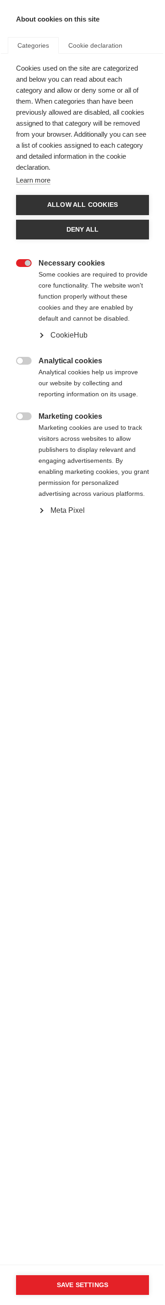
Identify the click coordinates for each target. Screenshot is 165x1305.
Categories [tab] (33, 45)
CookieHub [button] (69, 335)
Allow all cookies (82, 204)
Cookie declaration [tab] (95, 45)
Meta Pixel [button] (67, 510)
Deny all (82, 229)
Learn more (33, 180)
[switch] (19, 262)
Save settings (83, 1285)
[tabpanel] (82, 310)
